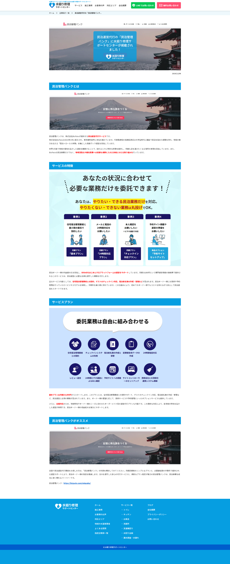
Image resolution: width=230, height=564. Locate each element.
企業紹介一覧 (64, 13)
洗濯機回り (80, 22)
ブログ (150, 505)
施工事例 (88, 5)
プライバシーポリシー (157, 514)
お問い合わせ (153, 519)
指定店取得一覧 (101, 533)
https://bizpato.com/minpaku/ (77, 483)
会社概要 (122, 5)
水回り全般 (80, 25)
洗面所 (79, 19)
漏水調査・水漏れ (83, 28)
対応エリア (111, 5)
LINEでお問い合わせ (145, 5)
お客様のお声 (100, 514)
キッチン (79, 13)
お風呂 (79, 16)
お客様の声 (99, 5)
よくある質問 (100, 528)
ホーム (51, 13)
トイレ (79, 10)
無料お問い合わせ (171, 5)
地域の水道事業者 (102, 523)
